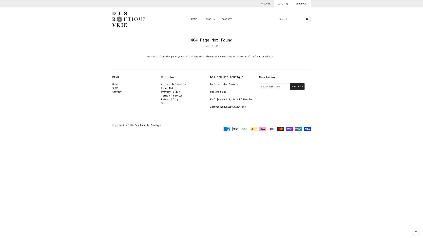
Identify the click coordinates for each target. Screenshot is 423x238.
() (283, 3)
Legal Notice (169, 88)
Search (165, 103)
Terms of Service (171, 95)
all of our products (260, 56)
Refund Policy (169, 99)
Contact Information (173, 84)
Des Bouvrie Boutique (148, 125)
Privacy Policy (170, 92)
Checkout (301, 3)
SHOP (208, 19)
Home (194, 19)
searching (226, 56)
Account (265, 3)
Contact (227, 19)
